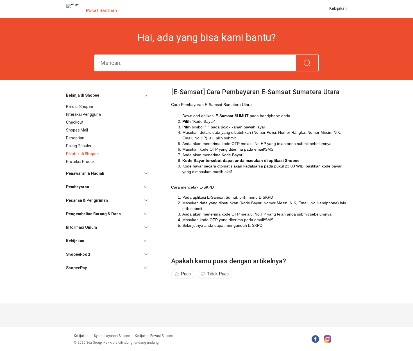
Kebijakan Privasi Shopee (154, 336)
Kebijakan (81, 336)
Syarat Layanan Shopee (112, 336)
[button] (107, 95)
